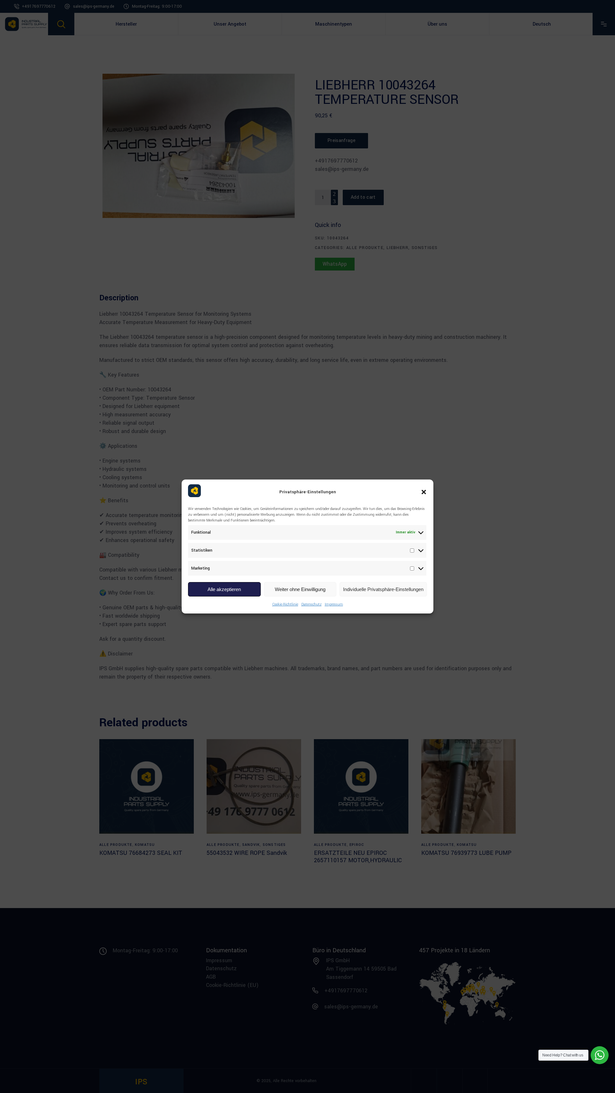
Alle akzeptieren (224, 589)
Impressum (334, 604)
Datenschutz (311, 604)
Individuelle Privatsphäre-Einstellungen (383, 589)
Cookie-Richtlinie (285, 604)
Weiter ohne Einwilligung (300, 589)
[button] (424, 492)
